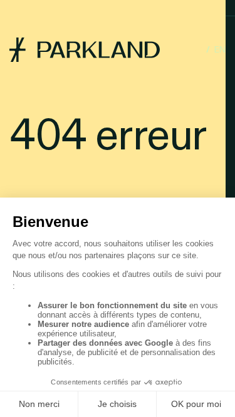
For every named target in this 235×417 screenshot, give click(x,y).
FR (196, 49)
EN (220, 49)
